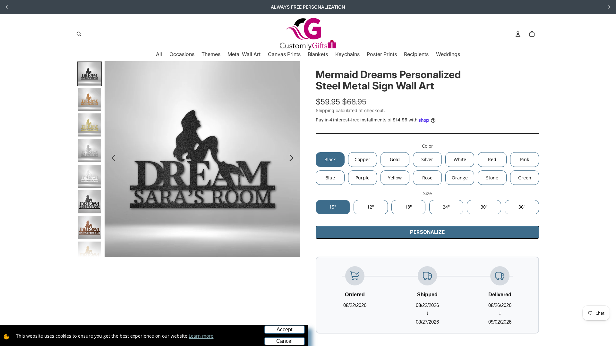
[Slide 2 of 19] (89, 99)
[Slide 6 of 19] (89, 201)
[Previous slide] (7, 7)
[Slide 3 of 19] (89, 124)
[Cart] (532, 34)
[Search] (79, 34)
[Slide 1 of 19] (89, 73)
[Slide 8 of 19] (89, 253)
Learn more (201, 336)
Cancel (284, 341)
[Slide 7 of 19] (89, 227)
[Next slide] (609, 7)
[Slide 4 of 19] (89, 150)
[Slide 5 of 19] (89, 176)
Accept (284, 329)
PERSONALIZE (427, 232)
